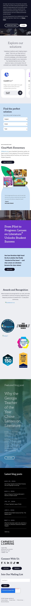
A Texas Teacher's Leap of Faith (13, 504)
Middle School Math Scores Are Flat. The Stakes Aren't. (15, 513)
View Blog (16, 568)
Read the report (8, 162)
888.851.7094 (5, 552)
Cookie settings (4, 600)
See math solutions (8, 93)
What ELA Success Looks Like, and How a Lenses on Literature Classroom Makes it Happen (15, 524)
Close (23, 25)
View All (7, 532)
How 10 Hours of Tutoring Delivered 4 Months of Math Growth (14, 494)
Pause (27, 33)
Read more (9, 457)
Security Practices (5, 601)
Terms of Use (20, 600)
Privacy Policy (12, 600)
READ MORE (9, 269)
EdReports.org (5, 151)
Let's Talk (6, 568)
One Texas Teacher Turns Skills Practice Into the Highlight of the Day (15, 484)
